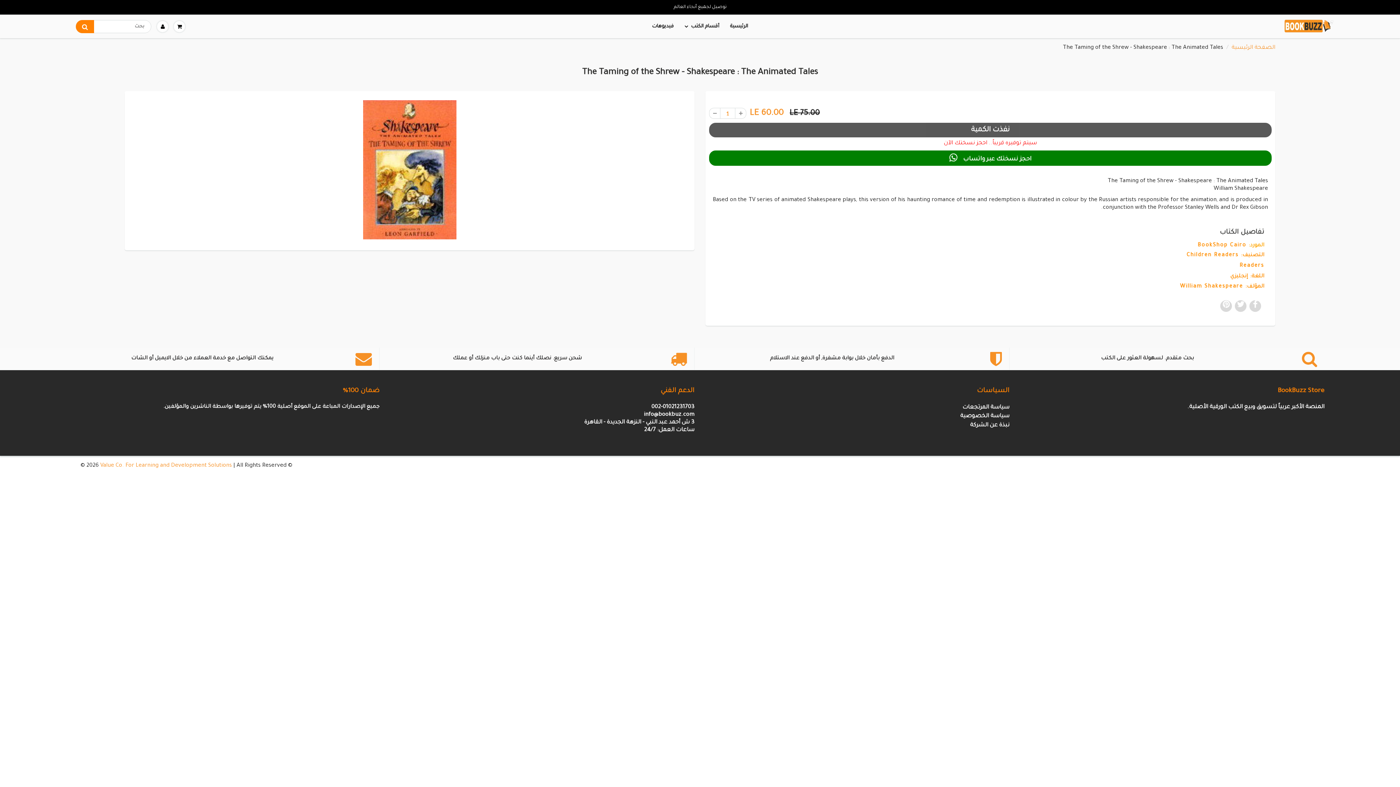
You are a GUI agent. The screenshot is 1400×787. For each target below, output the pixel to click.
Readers (1252, 266)
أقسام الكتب (705, 26)
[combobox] (113, 26)
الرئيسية (739, 26)
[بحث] (85, 26)
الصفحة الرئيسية (1253, 48)
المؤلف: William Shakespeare (1222, 287)
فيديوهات (663, 26)
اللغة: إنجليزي (1247, 276)
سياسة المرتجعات (986, 407)
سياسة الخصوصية (985, 416)
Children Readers (1213, 255)
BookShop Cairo (1222, 245)
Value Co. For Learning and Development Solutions (166, 466)
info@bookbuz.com (669, 415)
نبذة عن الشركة (990, 425)
